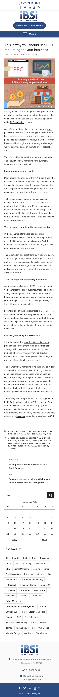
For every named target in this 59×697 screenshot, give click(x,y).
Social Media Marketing (16, 622)
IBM (49, 574)
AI (7, 558)
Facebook (29, 574)
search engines (46, 356)
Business (13, 431)
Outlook (42, 606)
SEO (16, 434)
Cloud (8, 563)
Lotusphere (39, 590)
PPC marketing (17, 122)
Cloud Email (40, 563)
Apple (25, 558)
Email (46, 569)
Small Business (28, 434)
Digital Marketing (21, 569)
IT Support (11, 585)
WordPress (41, 633)
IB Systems (12, 402)
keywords (29, 388)
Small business (39, 446)
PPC (10, 434)
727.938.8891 (31, 3)
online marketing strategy (36, 443)
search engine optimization (36, 342)
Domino (36, 569)
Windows (28, 633)
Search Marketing (37, 612)
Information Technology (31, 579)
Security (9, 617)
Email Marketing (13, 574)
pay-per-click (16, 446)
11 (15, 523)
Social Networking (39, 622)
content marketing (32, 199)
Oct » (44, 539)
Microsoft (23, 595)
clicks (23, 438)
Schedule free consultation (29, 25)
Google (12, 441)
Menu (32, 33)
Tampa (42, 434)
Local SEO (45, 585)
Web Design (43, 628)
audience (13, 438)
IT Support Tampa (27, 585)
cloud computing (23, 563)
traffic (12, 449)
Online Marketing (43, 431)
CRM (8, 569)
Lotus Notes (25, 590)
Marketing (26, 431)
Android (15, 558)
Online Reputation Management (20, 606)
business (43, 161)
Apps (34, 558)
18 (15, 528)
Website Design (13, 633)
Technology (21, 628)
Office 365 (36, 595)
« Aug (14, 539)
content (36, 391)
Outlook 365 (11, 612)
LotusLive (10, 590)
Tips (49, 434)
